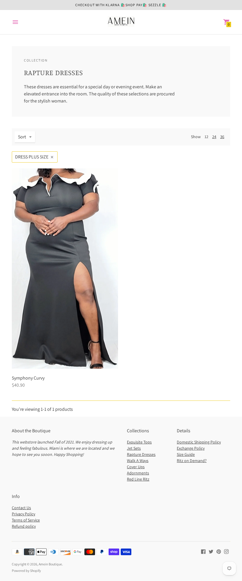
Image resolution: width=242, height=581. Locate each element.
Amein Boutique (50, 564)
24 (214, 136)
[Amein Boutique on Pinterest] (218, 551)
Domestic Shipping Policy (199, 442)
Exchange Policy (191, 448)
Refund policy (24, 526)
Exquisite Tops (139, 442)
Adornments (138, 473)
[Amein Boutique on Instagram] (226, 551)
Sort (22, 137)
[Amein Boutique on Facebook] (203, 551)
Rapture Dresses (141, 454)
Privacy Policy (23, 514)
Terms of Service (26, 520)
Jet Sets (134, 448)
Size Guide (186, 454)
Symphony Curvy (28, 378)
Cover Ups (136, 466)
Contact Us (21, 507)
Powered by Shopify (26, 570)
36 (222, 136)
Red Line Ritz (138, 479)
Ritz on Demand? (192, 460)
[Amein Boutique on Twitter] (211, 551)
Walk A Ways (137, 460)
